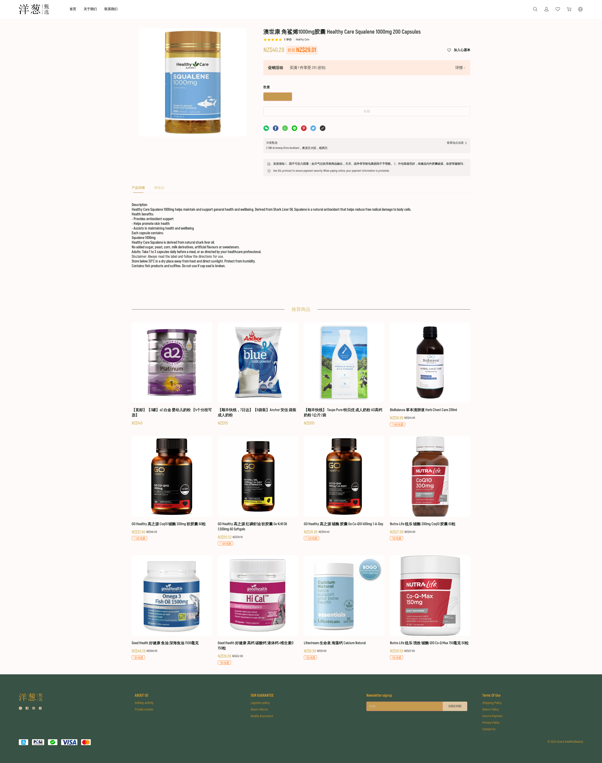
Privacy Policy (490, 723)
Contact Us (488, 729)
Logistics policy (260, 703)
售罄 (367, 111)
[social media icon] (20, 708)
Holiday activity (144, 703)
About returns (259, 709)
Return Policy (490, 709)
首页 (73, 9)
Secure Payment (492, 716)
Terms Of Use (491, 695)
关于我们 (90, 9)
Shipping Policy (492, 703)
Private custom (144, 709)
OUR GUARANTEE (262, 695)
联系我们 (111, 9)
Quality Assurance (262, 716)
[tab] (138, 189)
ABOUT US (141, 695)
